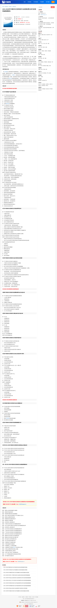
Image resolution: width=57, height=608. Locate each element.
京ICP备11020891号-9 (34, 602)
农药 (46, 43)
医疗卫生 (39, 64)
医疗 (39, 65)
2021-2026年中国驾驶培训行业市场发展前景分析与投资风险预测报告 (17, 585)
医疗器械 (44, 65)
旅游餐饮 (39, 49)
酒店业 (46, 50)
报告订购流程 (28, 22)
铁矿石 (45, 39)
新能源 (39, 34)
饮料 (41, 47)
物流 (39, 61)
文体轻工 (10, 6)
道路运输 (49, 61)
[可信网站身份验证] (25, 606)
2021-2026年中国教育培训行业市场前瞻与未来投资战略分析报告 (16, 572)
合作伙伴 (33, 596)
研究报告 (29, 1)
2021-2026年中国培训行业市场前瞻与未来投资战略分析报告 (15, 569)
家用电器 (39, 75)
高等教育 (7, 418)
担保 (46, 69)
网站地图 (36, 596)
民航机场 (45, 61)
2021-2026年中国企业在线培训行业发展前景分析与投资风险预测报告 (17, 577)
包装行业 (50, 84)
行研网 (13, 75)
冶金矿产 (39, 38)
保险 (44, 69)
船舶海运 (42, 61)
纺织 (39, 58)
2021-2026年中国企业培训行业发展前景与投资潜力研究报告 (15, 588)
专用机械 (43, 88)
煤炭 (45, 34)
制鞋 (45, 58)
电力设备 (47, 88)
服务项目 (23, 596)
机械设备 (39, 87)
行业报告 (6, 71)
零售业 (47, 85)
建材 (42, 54)
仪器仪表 (39, 90)
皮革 (43, 58)
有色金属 (39, 39)
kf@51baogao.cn (22, 504)
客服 (53, 1)
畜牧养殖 (39, 80)
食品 (39, 47)
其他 (50, 65)
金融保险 (39, 67)
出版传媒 (43, 84)
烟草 (46, 47)
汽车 (52, 61)
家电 (39, 76)
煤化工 (39, 43)
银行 (42, 69)
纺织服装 (39, 56)
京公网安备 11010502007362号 (25, 602)
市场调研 (42, 1)
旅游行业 (39, 50)
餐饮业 (43, 50)
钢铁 (43, 39)
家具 (44, 54)
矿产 (48, 39)
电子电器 (50, 88)
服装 (41, 58)
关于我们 (19, 596)
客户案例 (48, 1)
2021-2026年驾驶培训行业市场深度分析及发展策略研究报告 (15, 567)
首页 (24, 1)
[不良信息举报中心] (38, 606)
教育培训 (14, 6)
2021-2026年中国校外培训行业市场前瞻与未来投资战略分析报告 (16, 590)
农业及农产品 (44, 80)
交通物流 (39, 60)
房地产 (14, 547)
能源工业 (39, 33)
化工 (42, 43)
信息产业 (39, 71)
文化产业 (39, 84)
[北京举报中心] (31, 606)
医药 (41, 65)
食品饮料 (39, 45)
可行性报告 (36, 1)
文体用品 (47, 84)
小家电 (41, 76)
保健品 (47, 65)
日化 (44, 43)
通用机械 (39, 88)
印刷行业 (39, 85)
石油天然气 (48, 34)
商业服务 (49, 50)
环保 (39, 36)
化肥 (48, 43)
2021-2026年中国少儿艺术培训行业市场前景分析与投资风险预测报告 (17, 580)
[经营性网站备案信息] (19, 606)
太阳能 (42, 34)
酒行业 (44, 47)
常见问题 (30, 596)
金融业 (39, 69)
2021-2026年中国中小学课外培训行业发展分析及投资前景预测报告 (16, 575)
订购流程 (26, 596)
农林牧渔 (39, 78)
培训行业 (10, 78)
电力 (51, 34)
